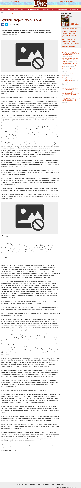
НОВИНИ (4, 9)
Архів (61, 1)
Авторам (18, 484)
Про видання (46, 484)
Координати (24, 484)
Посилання (39, 484)
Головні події (15, 1)
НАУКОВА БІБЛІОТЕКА (74, 9)
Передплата (32, 484)
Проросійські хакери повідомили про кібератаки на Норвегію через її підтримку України (71, 79)
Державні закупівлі (60, 484)
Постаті (18, 13)
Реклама (52, 484)
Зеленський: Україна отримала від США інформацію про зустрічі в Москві (70, 65)
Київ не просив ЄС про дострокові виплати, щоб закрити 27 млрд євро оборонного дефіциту (71, 99)
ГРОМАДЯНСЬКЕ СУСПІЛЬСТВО (33, 9)
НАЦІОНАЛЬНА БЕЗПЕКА (62, 9)
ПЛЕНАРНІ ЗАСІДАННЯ (13, 9)
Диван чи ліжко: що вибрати (69, 83)
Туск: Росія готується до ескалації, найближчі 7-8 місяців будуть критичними (70, 60)
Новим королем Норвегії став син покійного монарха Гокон (70, 69)
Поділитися (14, 24)
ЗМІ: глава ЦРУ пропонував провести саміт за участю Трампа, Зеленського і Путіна (70, 53)
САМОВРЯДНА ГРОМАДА (48, 9)
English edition (69, 1)
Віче (8, 13)
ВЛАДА (22, 9)
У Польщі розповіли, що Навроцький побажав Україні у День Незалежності (70, 88)
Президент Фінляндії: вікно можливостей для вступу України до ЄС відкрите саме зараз (70, 93)
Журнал (13, 13)
